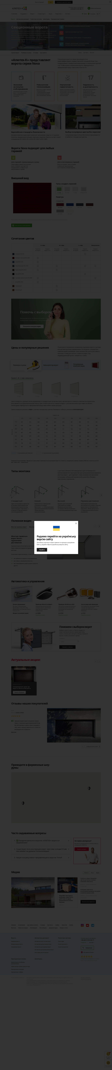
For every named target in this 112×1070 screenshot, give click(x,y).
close (76, 523)
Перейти (42, 550)
